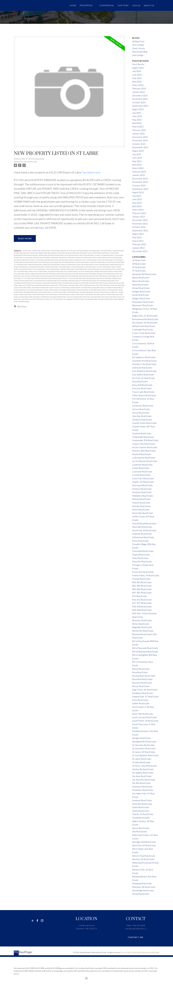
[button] (32, 920)
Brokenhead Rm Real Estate (22, 255)
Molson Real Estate (93, 269)
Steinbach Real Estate (86, 292)
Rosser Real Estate (141, 686)
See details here (91, 172)
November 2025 (140, 99)
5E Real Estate (45, 250)
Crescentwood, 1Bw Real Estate (33, 257)
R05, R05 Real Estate (72, 276)
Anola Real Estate (106, 250)
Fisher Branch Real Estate (105, 260)
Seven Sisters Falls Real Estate (101, 285)
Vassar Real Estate (140, 828)
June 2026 (137, 74)
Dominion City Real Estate (84, 257)
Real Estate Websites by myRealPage (146, 952)
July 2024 (136, 154)
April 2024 (137, 164)
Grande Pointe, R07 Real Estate (115, 262)
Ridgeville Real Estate (142, 627)
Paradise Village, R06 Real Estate (35, 274)
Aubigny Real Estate (20, 253)
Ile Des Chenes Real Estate (84, 264)
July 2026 (136, 71)
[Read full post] (69, 93)
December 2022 (140, 220)
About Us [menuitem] (149, 5)
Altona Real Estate (94, 250)
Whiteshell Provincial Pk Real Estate (32, 299)
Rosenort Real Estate (109, 283)
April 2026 (137, 81)
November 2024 (140, 140)
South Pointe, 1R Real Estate (40, 287)
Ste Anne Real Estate (44, 292)
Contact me (135, 937)
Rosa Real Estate (68, 283)
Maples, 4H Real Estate (143, 481)
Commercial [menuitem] (106, 5)
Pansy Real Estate (19, 274)
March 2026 (138, 85)
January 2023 (138, 216)
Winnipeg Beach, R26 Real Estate (73, 299)
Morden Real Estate (106, 269)
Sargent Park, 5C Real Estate (58, 285)
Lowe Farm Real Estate (103, 267)
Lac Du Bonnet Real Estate (36, 267)
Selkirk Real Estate (85, 285)
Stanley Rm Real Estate (143, 769)
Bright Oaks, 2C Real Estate (110, 253)
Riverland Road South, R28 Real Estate (45, 280)
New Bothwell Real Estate (55, 271)
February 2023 (139, 213)
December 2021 (140, 251)
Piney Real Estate (77, 274)
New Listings (138, 44)
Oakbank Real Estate (100, 271)
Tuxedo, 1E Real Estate (77, 294)
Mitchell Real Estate (80, 269)
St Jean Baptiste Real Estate (67, 290)
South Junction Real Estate (22, 287)
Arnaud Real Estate (118, 250)
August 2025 (138, 109)
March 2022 (138, 241)
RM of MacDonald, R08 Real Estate (68, 280)
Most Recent (138, 64)
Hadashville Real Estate (35, 264)
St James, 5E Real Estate (50, 290)
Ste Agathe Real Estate (30, 292)
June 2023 (137, 199)
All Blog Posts (138, 41)
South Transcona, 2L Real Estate (59, 287)
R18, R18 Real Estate (41, 278)
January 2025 (138, 133)
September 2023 (140, 189)
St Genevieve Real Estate (35, 290)
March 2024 (138, 168)
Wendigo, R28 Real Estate (58, 297)
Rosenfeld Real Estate (96, 283)
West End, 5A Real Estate (74, 297)
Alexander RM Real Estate (68, 250)
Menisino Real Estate (52, 269)
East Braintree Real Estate (114, 257)
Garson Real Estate (43, 262)
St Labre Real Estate (29, 162)
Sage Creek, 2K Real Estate (27, 285)
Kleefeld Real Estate (116, 264)
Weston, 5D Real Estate (143, 859)
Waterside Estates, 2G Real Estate (39, 297)
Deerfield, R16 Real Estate (67, 257)
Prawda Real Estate (45, 276)
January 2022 (138, 247)
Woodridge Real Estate (143, 890)
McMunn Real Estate (39, 269)
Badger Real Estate (44, 253)
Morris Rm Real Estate (21, 271)
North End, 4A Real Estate (86, 271)
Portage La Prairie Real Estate (106, 274)
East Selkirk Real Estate (21, 260)
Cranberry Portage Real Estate (104, 255)
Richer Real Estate (106, 278)
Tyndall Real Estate (90, 294)
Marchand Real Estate (25, 269)
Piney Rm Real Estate (90, 274)
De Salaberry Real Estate (50, 257)
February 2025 (139, 130)
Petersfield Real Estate (53, 274)
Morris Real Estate (118, 269)
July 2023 (136, 196)
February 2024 (139, 171)
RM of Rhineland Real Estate (105, 280)
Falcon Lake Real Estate (89, 260)
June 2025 (137, 116)
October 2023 (139, 185)
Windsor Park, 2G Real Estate (53, 299)
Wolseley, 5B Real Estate (105, 299)
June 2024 (137, 157)
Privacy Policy (126, 952)
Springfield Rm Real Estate (113, 287)
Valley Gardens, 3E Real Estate (106, 294)
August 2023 (138, 192)
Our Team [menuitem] (123, 5)
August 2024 (138, 150)
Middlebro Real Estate (67, 269)
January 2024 (138, 175)
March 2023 (138, 209)
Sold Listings (137, 55)
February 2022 (139, 244)
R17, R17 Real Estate (27, 278)
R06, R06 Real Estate (85, 276)
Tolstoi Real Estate (63, 294)
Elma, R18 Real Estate (61, 260)
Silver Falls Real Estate (118, 285)
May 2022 (137, 237)
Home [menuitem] (72, 5)
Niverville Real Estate (70, 271)
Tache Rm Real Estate (38, 294)
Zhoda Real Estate (24, 301)
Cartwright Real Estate (71, 255)
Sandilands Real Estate (42, 285)
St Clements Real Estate (143, 745)
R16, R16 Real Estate (142, 599)
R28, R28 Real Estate (54, 278)
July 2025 (136, 112)
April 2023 (137, 206)
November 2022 (140, 223)
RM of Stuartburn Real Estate (41, 283)
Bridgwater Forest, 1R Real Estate (90, 253)
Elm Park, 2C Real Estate (36, 260)
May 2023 (137, 202)
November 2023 (140, 182)
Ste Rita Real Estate (73, 292)
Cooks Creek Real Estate (86, 255)
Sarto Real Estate (73, 285)
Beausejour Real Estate (58, 253)
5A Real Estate (36, 250)
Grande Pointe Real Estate (97, 262)
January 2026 (138, 92)
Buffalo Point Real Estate (55, 255)
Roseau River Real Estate (81, 283)
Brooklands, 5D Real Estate (39, 255)
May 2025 (137, 119)
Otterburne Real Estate (115, 271)
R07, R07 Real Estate (99, 276)
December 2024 (140, 137)
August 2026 (138, 67)
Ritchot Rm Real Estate (26, 280)
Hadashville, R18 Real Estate (51, 264)
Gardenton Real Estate (30, 262)
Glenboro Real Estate (81, 262)
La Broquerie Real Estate (143, 457)
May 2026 (137, 78)
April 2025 (137, 123)
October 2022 (139, 227)
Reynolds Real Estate (93, 278)
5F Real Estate (55, 250)
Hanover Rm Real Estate (68, 264)
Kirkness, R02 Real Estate (101, 264)
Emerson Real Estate (75, 260)
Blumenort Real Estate (72, 253)
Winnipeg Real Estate (91, 299)
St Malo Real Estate (95, 290)
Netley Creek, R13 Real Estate (37, 271)
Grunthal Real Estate (20, 264)
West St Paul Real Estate (108, 297)
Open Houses (138, 48)
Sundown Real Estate (25, 294)
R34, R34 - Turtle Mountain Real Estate (74, 278)
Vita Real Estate (23, 297)
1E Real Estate (26, 250)
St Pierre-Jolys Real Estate (109, 290)
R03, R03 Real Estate (58, 276)
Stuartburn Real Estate (101, 292)
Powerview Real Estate (143, 572)
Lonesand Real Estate (77, 267)
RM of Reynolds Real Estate (87, 280)
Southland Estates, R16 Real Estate (80, 287)
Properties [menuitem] (86, 5)
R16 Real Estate (111, 276)
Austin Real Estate (32, 253)
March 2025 (138, 126)
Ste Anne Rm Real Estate (58, 292)
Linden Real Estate (64, 267)
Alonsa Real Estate (82, 250)
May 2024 (137, 161)
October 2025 (139, 102)
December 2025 (140, 95)
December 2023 (140, 178)
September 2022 (140, 230)
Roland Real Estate (56, 283)
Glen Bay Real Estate (68, 262)
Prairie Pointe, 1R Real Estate (30, 276)
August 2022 (138, 234)
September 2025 (140, 105)
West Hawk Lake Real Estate (92, 297)
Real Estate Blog (139, 51)
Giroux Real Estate (56, 262)
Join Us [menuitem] (136, 5)
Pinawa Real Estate (66, 274)
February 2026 (139, 88)
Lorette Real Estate (90, 267)
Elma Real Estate (50, 260)
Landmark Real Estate (51, 267)
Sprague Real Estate (98, 287)
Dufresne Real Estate (98, 257)
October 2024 (139, 144)
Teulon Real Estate (51, 294)
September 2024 (140, 147)
